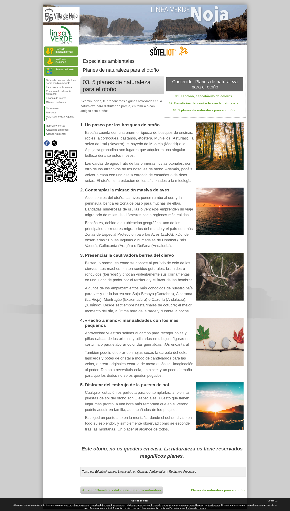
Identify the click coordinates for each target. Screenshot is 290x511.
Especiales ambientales (59, 87)
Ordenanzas (53, 108)
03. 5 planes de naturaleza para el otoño (204, 110)
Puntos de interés (65, 69)
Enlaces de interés (56, 98)
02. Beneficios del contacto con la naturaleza (204, 103)
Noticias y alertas (55, 125)
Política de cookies (196, 508)
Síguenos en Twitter (54, 143)
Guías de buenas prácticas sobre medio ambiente (61, 81)
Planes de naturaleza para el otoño (218, 490)
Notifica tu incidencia (61, 60)
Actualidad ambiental (57, 129)
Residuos (51, 112)
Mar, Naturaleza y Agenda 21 (60, 118)
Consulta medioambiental (64, 50)
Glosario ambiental (56, 102)
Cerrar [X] (273, 500)
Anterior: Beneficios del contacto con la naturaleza (121, 490)
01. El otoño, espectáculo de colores (203, 96)
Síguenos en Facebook (47, 143)
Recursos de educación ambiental (59, 92)
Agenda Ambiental (55, 133)
